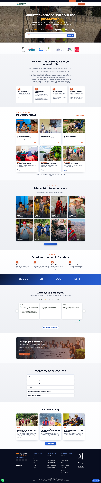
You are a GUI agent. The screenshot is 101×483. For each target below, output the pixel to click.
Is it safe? (30, 387)
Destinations (30, 4)
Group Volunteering (51, 460)
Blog (77, 1)
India (34, 455)
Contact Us (63, 470)
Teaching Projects (50, 463)
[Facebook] (17, 460)
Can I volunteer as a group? (34, 395)
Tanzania (35, 465)
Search (71, 35)
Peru (34, 458)
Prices (58, 4)
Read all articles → (50, 443)
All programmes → (80, 115)
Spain (34, 462)
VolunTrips (47, 4)
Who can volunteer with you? (35, 380)
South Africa (35, 460)
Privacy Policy (64, 467)
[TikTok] (23, 460)
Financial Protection (65, 465)
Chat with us (96, 480)
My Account (83, 1)
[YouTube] (26, 460)
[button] (17, 311)
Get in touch (73, 1)
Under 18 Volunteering (51, 465)
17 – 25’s (37, 4)
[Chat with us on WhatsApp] (2, 480)
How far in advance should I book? (36, 383)
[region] (50, 311)
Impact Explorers (53, 478)
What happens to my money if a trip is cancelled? (39, 391)
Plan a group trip (24, 354)
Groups (53, 4)
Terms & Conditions (65, 468)
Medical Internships (64, 4)
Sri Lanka (35, 463)
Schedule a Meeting (26, 1)
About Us (72, 4)
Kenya (34, 457)
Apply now (81, 4)
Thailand (34, 467)
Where (29, 34)
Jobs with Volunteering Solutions (67, 463)
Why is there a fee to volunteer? (35, 376)
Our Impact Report (64, 458)
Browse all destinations (50, 244)
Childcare (49, 458)
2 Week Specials (50, 457)
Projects (41, 4)
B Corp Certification (65, 457)
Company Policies (64, 460)
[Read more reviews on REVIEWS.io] (78, 323)
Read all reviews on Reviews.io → (50, 327)
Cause (49, 34)
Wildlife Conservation (51, 467)
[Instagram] (20, 460)
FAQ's (62, 462)
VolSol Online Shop (64, 472)
